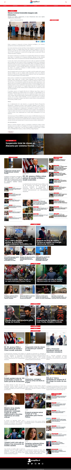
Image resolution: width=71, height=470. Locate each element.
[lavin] (51, 181)
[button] (11, 132)
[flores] (51, 188)
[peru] (6, 219)
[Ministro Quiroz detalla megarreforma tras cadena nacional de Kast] (48, 443)
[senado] (6, 213)
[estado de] (51, 167)
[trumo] (35, 172)
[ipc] (51, 160)
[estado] (51, 202)
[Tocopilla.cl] (5, 2)
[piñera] (51, 215)
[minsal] (51, 195)
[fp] (51, 174)
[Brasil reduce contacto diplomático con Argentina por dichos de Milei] (48, 451)
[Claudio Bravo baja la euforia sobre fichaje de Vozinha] (51, 209)
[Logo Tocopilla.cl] (35, 3)
